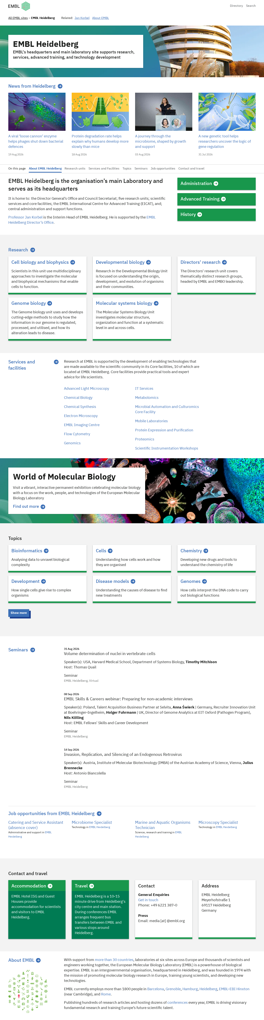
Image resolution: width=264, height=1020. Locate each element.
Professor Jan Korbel (25, 217)
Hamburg (190, 989)
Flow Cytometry (77, 434)
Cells (101, 551)
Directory (236, 6)
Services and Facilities (104, 168)
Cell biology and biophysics (40, 262)
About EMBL (100, 18)
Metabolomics (146, 398)
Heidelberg (208, 989)
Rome (106, 994)
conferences (177, 1003)
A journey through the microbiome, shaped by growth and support (160, 141)
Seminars (141, 168)
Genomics (72, 443)
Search (251, 6)
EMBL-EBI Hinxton (234, 989)
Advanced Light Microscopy (86, 389)
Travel (81, 886)
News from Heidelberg (31, 86)
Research (18, 250)
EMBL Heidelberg (99, 827)
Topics (127, 168)
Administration (196, 183)
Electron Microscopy (81, 416)
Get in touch (148, 900)
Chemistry (191, 551)
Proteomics (144, 439)
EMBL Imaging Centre (82, 425)
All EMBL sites (18, 18)
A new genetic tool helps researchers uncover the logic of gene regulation (224, 141)
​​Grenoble (173, 989)
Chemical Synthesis (80, 407)
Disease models (112, 581)
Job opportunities (163, 168)
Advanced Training (200, 199)
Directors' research (201, 262)
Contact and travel (191, 168)
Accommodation (28, 886)
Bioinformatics (26, 551)
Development (25, 581)
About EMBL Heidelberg (45, 168)
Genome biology (28, 303)
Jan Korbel (82, 18)
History (188, 214)
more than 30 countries (114, 960)
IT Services (144, 389)
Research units (75, 168)
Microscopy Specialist (218, 823)
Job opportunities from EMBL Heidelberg (51, 813)
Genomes (191, 581)
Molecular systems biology (124, 303)
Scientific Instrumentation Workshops (166, 448)
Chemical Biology (78, 398)
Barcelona (155, 989)
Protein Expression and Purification (164, 430)
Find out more (26, 507)
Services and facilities (21, 365)
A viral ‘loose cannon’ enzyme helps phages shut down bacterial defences (35, 141)
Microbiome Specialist (92, 823)
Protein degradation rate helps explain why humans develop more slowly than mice (100, 141)
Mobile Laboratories (151, 421)
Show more (19, 613)
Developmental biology (120, 262)
